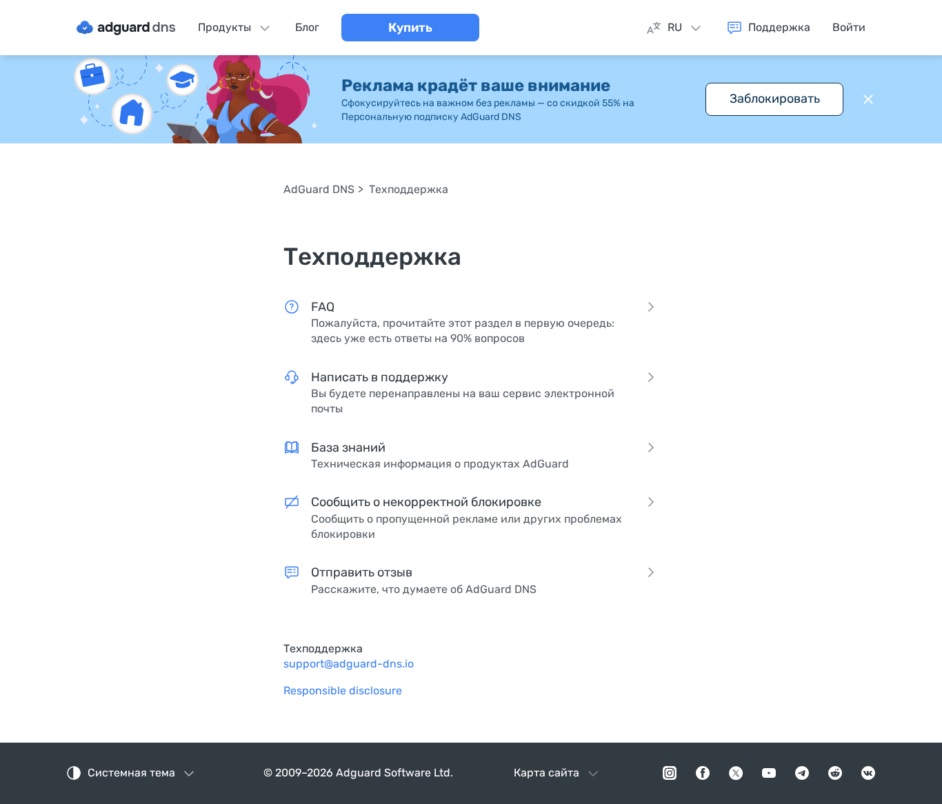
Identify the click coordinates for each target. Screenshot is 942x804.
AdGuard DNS (318, 189)
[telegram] (802, 773)
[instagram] (669, 773)
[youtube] (769, 773)
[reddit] (835, 773)
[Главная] (126, 27)
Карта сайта (546, 772)
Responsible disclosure (342, 690)
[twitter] (736, 773)
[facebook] (702, 773)
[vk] (868, 773)
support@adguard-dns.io (348, 663)
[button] (868, 99)
